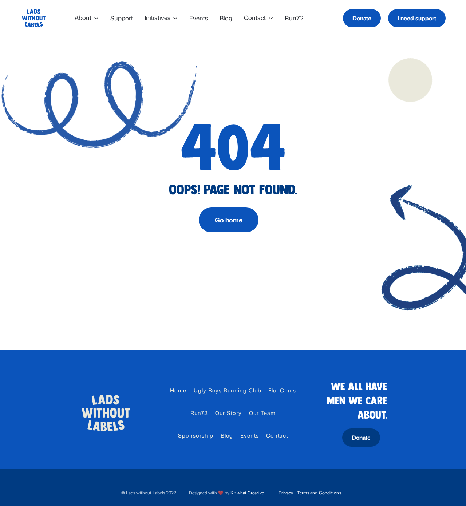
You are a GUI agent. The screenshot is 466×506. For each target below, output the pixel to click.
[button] (87, 18)
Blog (226, 18)
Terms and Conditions (319, 492)
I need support (417, 18)
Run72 (294, 18)
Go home (228, 220)
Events (198, 18)
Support (121, 18)
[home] (33, 18)
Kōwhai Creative (247, 492)
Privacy (286, 492)
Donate (361, 18)
